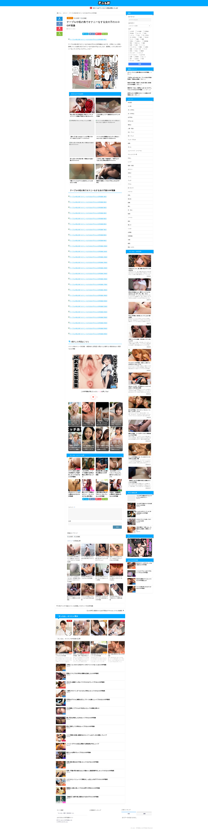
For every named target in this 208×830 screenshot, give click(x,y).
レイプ (129, 161)
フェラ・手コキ (132, 139)
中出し (129, 158)
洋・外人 (130, 210)
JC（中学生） (131, 113)
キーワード (131, 16)
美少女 (129, 198)
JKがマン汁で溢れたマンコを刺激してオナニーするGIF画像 (75, 606)
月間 (144, 813)
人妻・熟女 (131, 128)
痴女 (129, 221)
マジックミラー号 (132, 154)
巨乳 (129, 195)
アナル (129, 184)
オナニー (70, 18)
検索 (140, 64)
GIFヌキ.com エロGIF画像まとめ (64, 820)
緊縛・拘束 (131, 165)
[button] (57, 627)
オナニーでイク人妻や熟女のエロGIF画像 (138, 72)
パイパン (130, 191)
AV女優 (130, 102)
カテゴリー (131, 23)
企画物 (129, 232)
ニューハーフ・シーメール (135, 150)
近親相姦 (130, 236)
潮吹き (129, 124)
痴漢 (129, 213)
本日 (129, 813)
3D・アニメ (131, 135)
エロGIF (77, 18)
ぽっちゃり (131, 187)
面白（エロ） (131, 247)
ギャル (129, 147)
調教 (129, 202)
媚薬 (129, 243)
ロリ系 (129, 106)
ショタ (129, 228)
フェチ (129, 180)
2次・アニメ (131, 132)
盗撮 (129, 143)
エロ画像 (84, 18)
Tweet (59, 19)
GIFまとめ (130, 121)
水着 (129, 239)
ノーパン (130, 217)
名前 (69, 521)
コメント (71, 507)
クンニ (129, 176)
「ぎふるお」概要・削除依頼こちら (65, 813)
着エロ (129, 224)
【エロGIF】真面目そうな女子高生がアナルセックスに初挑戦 (104, 610)
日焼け (129, 173)
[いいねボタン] (93, 397)
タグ (129, 28)
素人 (129, 206)
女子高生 (130, 117)
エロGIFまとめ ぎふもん (62, 821)
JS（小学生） (131, 109)
